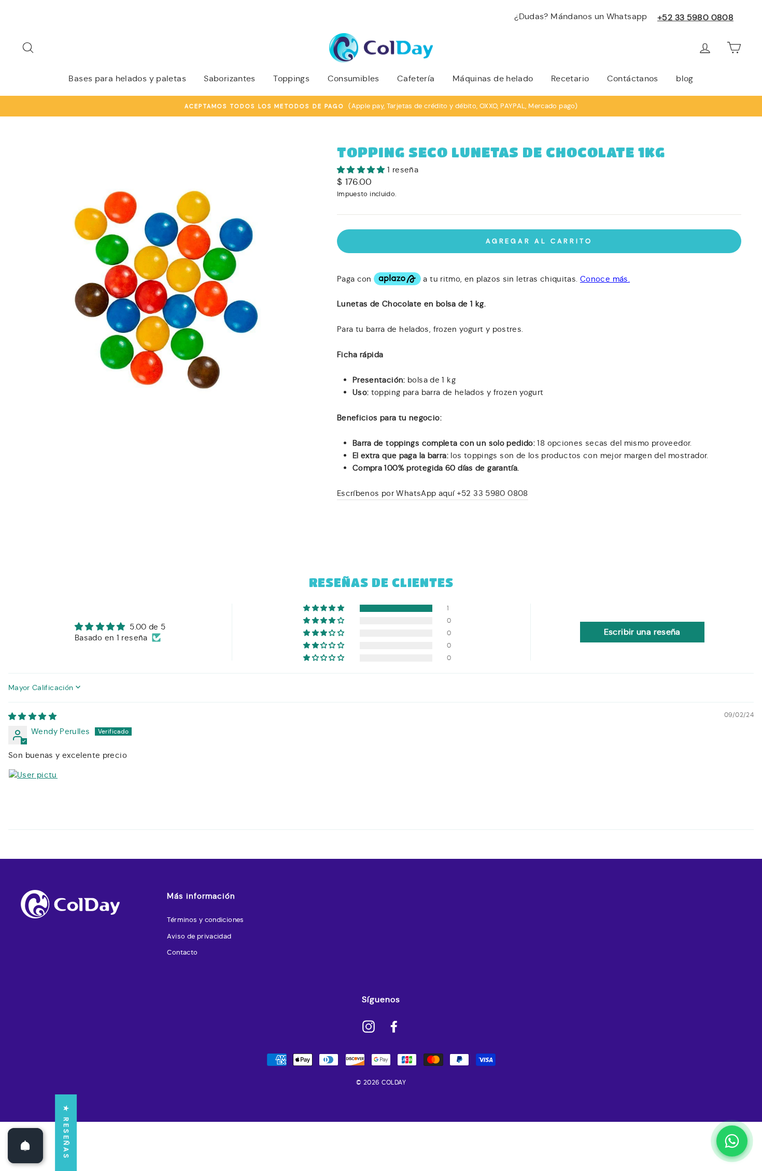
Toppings (291, 78)
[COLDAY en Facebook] (394, 1026)
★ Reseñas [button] (66, 1132)
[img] (32, 716)
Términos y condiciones (205, 920)
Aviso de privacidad (199, 936)
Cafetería (415, 78)
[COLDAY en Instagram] (368, 1026)
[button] (362, 169)
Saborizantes (230, 78)
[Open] (25, 1145)
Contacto (182, 952)
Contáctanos (632, 78)
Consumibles (353, 78)
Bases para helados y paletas (127, 78)
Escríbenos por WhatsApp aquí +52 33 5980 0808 (432, 493)
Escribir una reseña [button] (642, 632)
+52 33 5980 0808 (695, 17)
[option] (381, 106)
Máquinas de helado (493, 78)
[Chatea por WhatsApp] (731, 1141)
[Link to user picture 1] (33, 793)
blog (685, 78)
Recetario (570, 78)
